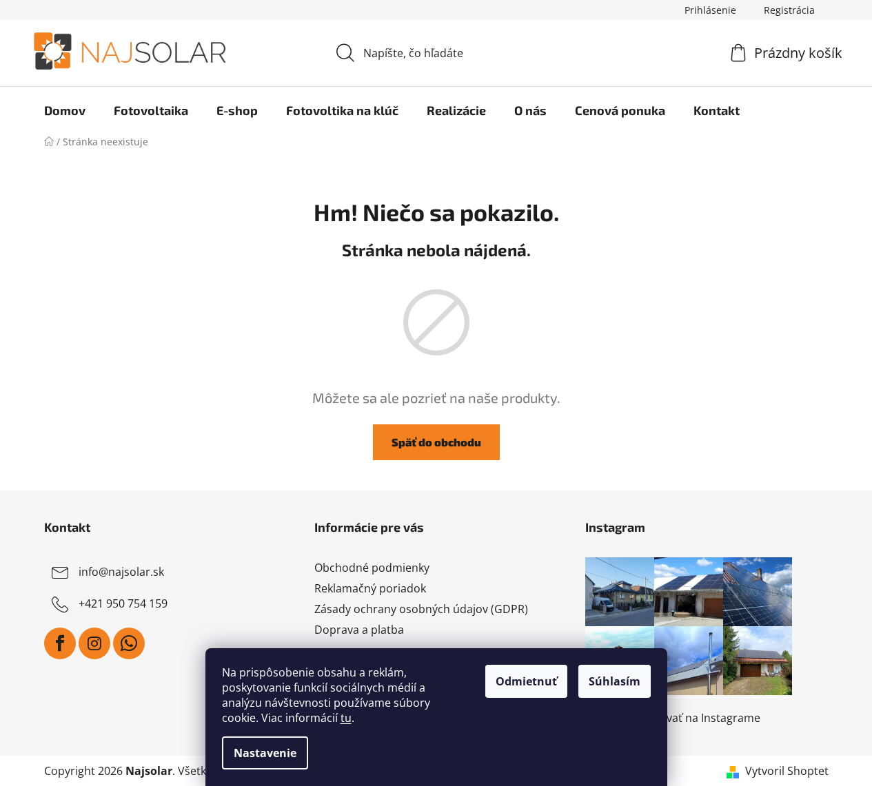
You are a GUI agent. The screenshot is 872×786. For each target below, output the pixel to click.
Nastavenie (265, 753)
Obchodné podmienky (371, 567)
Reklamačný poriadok (370, 588)
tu (346, 717)
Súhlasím (614, 681)
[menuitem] (64, 110)
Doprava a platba (359, 629)
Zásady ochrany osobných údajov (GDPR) (421, 609)
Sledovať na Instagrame (699, 717)
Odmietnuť (526, 681)
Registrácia (789, 10)
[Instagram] (94, 643)
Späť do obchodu (436, 441)
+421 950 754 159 (123, 603)
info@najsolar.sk (121, 571)
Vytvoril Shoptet (787, 770)
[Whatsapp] (129, 643)
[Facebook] (60, 643)
